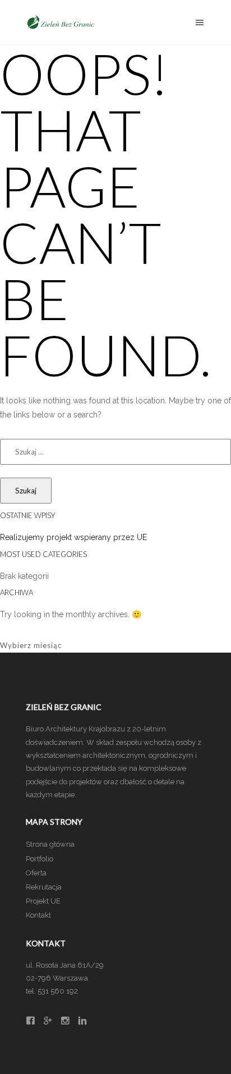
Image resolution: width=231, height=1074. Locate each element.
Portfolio (39, 859)
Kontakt (38, 915)
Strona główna (50, 844)
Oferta (36, 873)
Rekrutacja (44, 887)
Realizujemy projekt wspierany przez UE (73, 537)
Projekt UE (43, 901)
